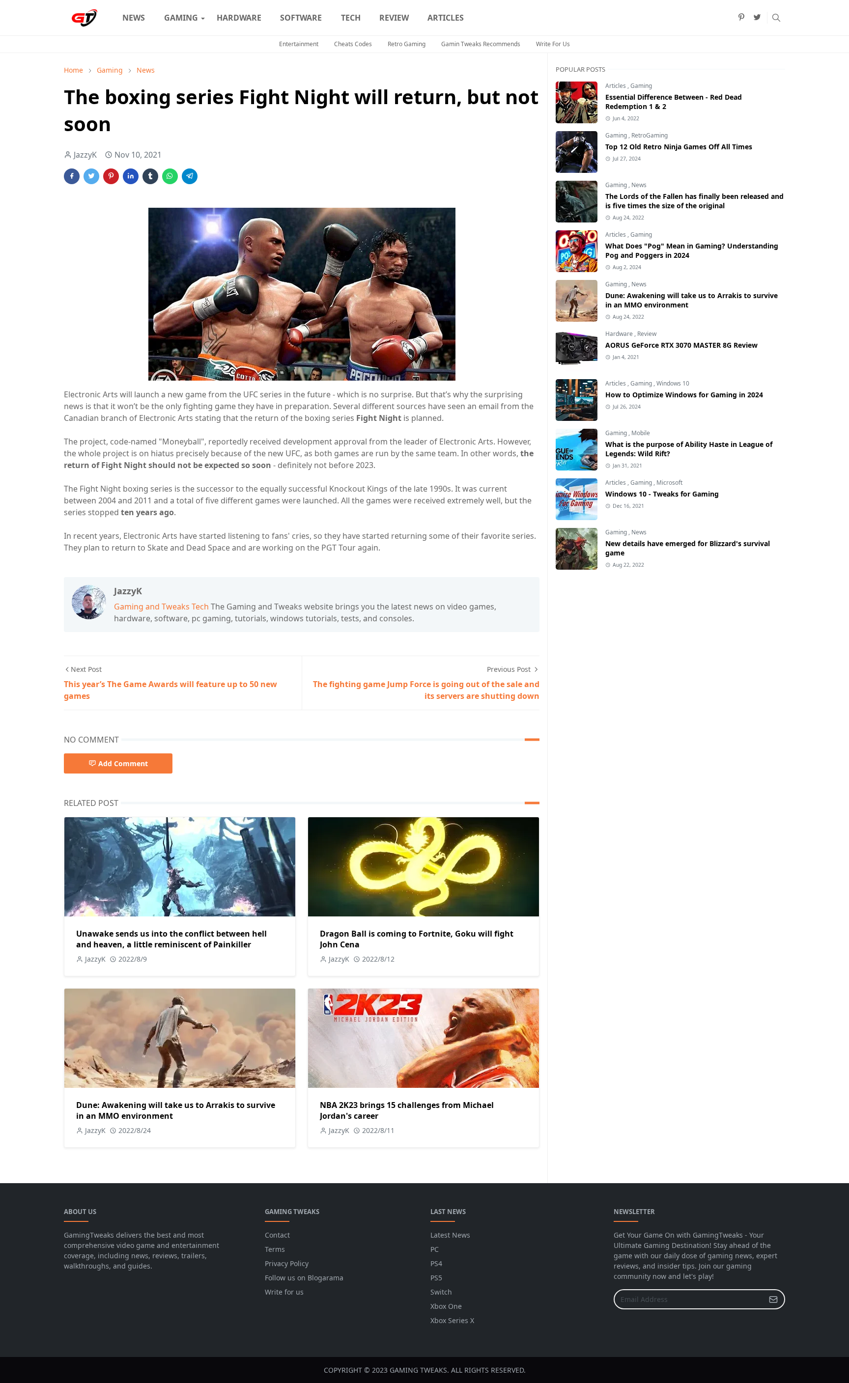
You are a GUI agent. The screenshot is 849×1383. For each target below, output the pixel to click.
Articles (616, 86)
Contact (277, 1235)
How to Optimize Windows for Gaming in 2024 (684, 394)
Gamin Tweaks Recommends (480, 44)
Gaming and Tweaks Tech (161, 606)
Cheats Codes (353, 44)
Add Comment (123, 763)
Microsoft (669, 482)
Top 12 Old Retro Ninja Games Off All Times (678, 146)
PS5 (436, 1277)
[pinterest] (741, 18)
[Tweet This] (91, 176)
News (639, 185)
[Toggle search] (776, 18)
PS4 (436, 1263)
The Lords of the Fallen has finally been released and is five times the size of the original (694, 201)
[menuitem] (133, 17)
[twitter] (757, 18)
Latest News (450, 1235)
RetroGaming (649, 135)
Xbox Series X (452, 1320)
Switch (441, 1292)
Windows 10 (672, 383)
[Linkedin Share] (131, 176)
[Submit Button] (773, 1299)
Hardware (619, 334)
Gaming (641, 86)
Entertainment (298, 44)
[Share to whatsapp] (170, 176)
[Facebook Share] (72, 176)
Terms (275, 1249)
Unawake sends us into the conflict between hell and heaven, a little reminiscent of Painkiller (171, 939)
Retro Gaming (406, 44)
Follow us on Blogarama (304, 1277)
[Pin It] (111, 176)
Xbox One (446, 1306)
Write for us (284, 1292)
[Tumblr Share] (150, 176)
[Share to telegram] (190, 176)
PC (434, 1249)
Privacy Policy (287, 1263)
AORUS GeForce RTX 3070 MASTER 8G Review (681, 345)
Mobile (640, 433)
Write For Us (553, 44)
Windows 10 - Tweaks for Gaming (662, 493)
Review (646, 334)
